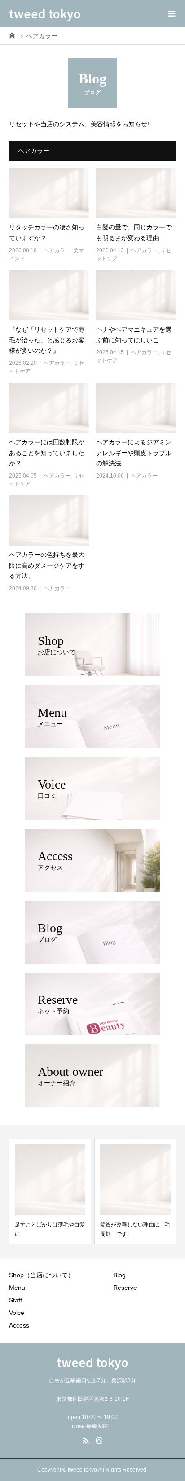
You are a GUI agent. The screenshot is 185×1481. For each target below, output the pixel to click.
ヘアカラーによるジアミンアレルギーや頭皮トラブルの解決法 (134, 452)
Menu (17, 1287)
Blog (119, 1275)
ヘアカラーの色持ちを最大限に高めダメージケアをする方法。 (46, 565)
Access (19, 1325)
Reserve (125, 1287)
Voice (16, 1312)
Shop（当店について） (41, 1275)
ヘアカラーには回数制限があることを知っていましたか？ (46, 452)
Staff (15, 1300)
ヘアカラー (57, 250)
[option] (50, 1191)
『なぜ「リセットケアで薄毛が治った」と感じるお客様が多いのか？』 (46, 340)
